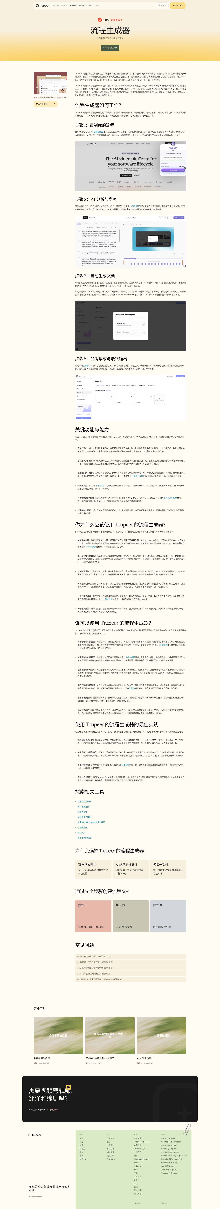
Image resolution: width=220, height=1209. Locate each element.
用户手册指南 (83, 806)
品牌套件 (86, 365)
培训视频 (163, 645)
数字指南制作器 (84, 838)
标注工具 (81, 832)
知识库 (132, 688)
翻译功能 (100, 485)
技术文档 (125, 765)
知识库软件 (82, 812)
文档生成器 (130, 657)
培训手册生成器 (170, 498)
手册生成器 (82, 827)
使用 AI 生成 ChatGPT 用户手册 (91, 822)
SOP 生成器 (91, 546)
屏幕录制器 (98, 132)
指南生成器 (138, 476)
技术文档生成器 (84, 801)
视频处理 (135, 206)
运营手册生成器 (84, 817)
